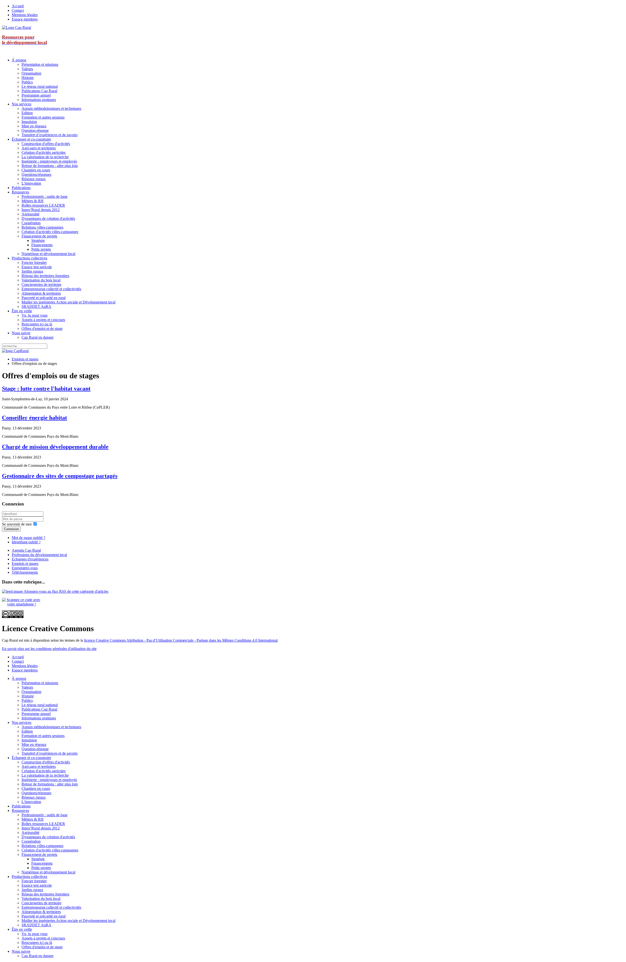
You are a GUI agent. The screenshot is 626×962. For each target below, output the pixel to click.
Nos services (21, 104)
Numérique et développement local (48, 254)
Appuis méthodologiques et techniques (51, 108)
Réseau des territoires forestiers (45, 276)
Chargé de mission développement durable (55, 447)
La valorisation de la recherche (45, 157)
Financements (42, 245)
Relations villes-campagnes (42, 227)
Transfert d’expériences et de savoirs (50, 135)
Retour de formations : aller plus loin (50, 166)
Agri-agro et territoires (39, 148)
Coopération (31, 223)
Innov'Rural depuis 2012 (41, 210)
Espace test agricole (37, 267)
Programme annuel (36, 95)
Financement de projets (39, 236)
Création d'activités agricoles (44, 152)
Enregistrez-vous (25, 568)
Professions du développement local (39, 555)
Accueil (18, 6)
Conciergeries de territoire (41, 284)
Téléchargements (25, 572)
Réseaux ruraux (34, 179)
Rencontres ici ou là (37, 324)
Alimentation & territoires (41, 293)
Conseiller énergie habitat (34, 417)
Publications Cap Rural (39, 91)
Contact (18, 10)
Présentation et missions (40, 64)
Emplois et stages (25, 359)
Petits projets (41, 249)
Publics (27, 82)
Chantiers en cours (36, 170)
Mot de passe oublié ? (28, 538)
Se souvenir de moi (17, 524)
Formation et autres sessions (43, 117)
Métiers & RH (33, 201)
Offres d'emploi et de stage (42, 328)
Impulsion (29, 122)
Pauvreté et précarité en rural (44, 298)
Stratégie (38, 240)
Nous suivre (21, 333)
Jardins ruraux (32, 271)
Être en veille (22, 311)
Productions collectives (29, 258)
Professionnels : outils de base (44, 196)
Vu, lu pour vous (34, 315)
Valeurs (27, 69)
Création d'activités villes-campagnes (50, 232)
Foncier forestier (34, 262)
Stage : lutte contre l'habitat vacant (46, 388)
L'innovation (31, 183)
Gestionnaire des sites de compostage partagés (59, 476)
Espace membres (25, 19)
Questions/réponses (36, 174)
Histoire (28, 78)
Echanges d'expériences (30, 559)
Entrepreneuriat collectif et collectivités (51, 289)
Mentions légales (25, 15)
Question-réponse (35, 130)
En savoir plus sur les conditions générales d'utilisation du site (49, 649)
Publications (21, 188)
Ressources (20, 192)
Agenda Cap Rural (26, 550)
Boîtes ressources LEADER (43, 205)
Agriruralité (30, 214)
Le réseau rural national (40, 86)
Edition (27, 113)
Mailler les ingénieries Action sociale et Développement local (68, 302)
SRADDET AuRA (36, 306)
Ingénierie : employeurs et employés (49, 161)
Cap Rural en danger (38, 337)
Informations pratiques (39, 100)
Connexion (11, 529)
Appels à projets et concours (43, 320)
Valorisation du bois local (41, 280)
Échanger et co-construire (31, 139)
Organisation (31, 73)
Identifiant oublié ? (26, 542)
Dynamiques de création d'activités (48, 218)
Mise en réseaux (34, 126)
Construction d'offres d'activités (46, 144)
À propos (19, 60)
